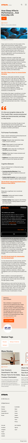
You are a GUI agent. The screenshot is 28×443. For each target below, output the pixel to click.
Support (16, 415)
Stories (16, 413)
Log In (16, 429)
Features (3, 409)
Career (16, 411)
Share (4, 18)
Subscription (3, 411)
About (16, 409)
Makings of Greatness (14, 342)
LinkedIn (3, 436)
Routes (2, 415)
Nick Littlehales (13, 25)
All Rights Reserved (5, 403)
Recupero (5, 342)
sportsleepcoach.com (8, 317)
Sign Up (16, 427)
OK (14, 234)
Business (16, 417)
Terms (16, 419)
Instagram (3, 429)
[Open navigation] (26, 4)
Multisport (5, 345)
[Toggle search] (21, 4)
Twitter (2, 431)
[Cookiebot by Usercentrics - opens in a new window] (20, 208)
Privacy (16, 421)
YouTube (3, 433)
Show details (21, 229)
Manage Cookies (23, 441)
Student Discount (4, 413)
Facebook (3, 427)
